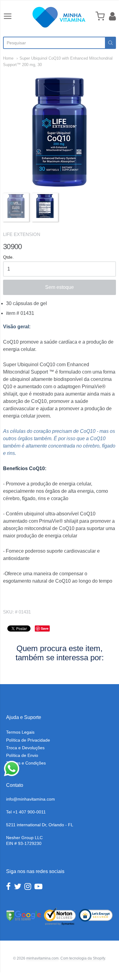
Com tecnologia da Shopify (82, 958)
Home (9, 58)
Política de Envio (22, 755)
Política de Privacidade (28, 740)
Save (45, 628)
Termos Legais (20, 732)
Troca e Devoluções (25, 747)
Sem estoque (59, 287)
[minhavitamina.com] (59, 17)
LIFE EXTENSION (21, 234)
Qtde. (8, 257)
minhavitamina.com (42, 958)
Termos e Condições (26, 763)
